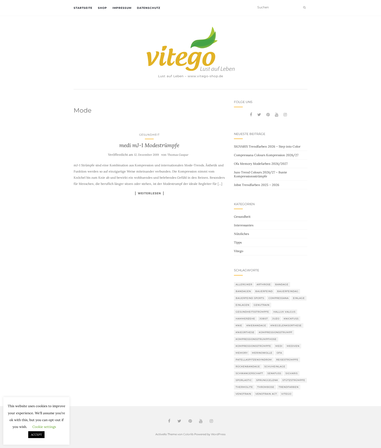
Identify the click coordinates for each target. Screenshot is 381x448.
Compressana (279, 298)
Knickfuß (291, 318)
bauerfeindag (287, 291)
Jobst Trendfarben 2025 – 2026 (256, 185)
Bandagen (243, 291)
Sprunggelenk (267, 380)
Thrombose (265, 387)
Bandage (281, 284)
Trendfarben (289, 387)
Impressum (121, 7)
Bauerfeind (264, 291)
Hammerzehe (245, 318)
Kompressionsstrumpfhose (256, 339)
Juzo (275, 318)
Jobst (264, 318)
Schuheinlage (274, 366)
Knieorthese (245, 332)
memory (242, 352)
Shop (102, 7)
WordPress (218, 434)
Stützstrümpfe (293, 380)
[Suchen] (304, 7)
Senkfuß (274, 373)
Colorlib (188, 434)
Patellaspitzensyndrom (254, 359)
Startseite (83, 7)
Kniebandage (256, 325)
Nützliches (241, 234)
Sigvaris (292, 373)
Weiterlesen (149, 193)
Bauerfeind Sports (250, 298)
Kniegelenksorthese (286, 325)
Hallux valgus (284, 311)
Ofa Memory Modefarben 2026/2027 (261, 164)
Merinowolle (262, 352)
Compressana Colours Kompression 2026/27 (266, 155)
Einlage (299, 298)
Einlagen (242, 305)
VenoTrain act (266, 393)
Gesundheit (149, 134)
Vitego (238, 251)
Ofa (279, 352)
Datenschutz (148, 7)
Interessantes (243, 225)
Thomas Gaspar (178, 155)
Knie (239, 325)
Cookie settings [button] (44, 427)
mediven (293, 346)
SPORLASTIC (244, 380)
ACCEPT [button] (36, 435)
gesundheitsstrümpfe (252, 311)
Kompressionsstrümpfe (253, 346)
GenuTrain (261, 305)
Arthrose (264, 284)
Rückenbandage (248, 366)
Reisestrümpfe (287, 359)
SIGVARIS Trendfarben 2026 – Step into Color (267, 146)
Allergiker (244, 284)
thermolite (244, 387)
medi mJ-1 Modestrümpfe (149, 145)
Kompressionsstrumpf (275, 332)
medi (278, 346)
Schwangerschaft (249, 373)
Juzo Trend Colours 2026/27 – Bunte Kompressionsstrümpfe (260, 174)
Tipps (238, 242)
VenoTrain (243, 393)
